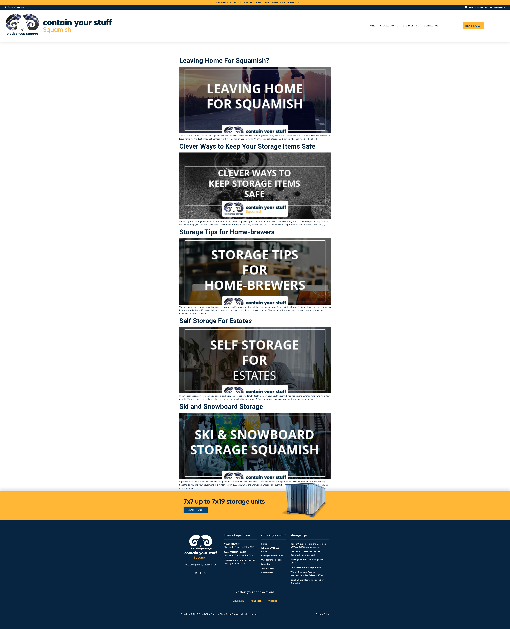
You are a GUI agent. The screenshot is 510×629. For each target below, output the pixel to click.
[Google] (205, 573)
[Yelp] (200, 573)
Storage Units (389, 25)
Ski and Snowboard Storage (221, 406)
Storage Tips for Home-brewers (227, 232)
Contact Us (431, 25)
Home (372, 25)
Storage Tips (411, 25)
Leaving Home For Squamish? (224, 60)
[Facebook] (196, 573)
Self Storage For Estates (215, 321)
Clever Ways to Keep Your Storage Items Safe (247, 146)
